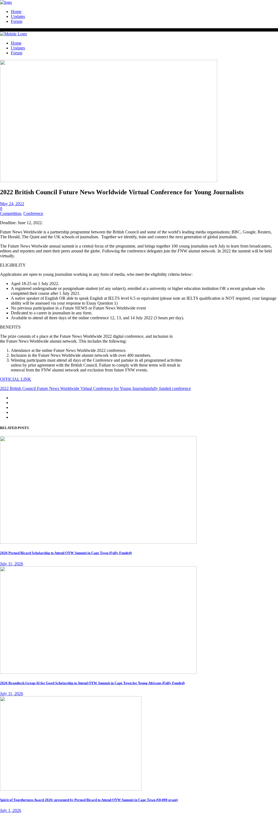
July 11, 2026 (11, 563)
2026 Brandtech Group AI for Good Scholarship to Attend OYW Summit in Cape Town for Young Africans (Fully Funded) (92, 683)
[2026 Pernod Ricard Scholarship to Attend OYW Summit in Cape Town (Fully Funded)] (98, 542)
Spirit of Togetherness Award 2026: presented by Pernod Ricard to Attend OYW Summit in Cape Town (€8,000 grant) (89, 800)
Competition (10, 213)
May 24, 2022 (12, 203)
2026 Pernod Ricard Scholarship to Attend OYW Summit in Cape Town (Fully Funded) (66, 553)
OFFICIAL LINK (15, 379)
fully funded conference (170, 388)
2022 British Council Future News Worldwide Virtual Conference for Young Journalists (75, 388)
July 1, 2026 (10, 810)
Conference (33, 213)
